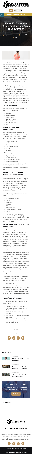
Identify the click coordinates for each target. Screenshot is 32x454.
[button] (2, 15)
